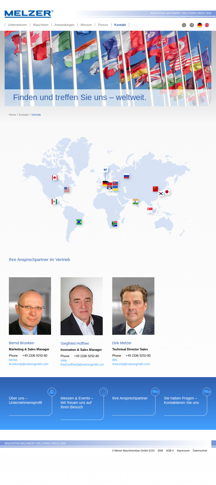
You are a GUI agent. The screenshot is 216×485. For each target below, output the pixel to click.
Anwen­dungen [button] (64, 25)
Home (12, 114)
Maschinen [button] (40, 25)
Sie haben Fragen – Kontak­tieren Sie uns (181, 400)
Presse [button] (103, 25)
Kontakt (23, 114)
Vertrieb (207, 25)
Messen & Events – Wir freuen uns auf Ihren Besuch (77, 402)
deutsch (200, 25)
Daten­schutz (200, 450)
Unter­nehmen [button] (17, 25)
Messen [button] (86, 25)
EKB (160, 450)
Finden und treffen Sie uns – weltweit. (80, 97)
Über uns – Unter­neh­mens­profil (25, 400)
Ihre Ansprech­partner (130, 398)
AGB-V (170, 450)
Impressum (183, 450)
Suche (184, 25)
